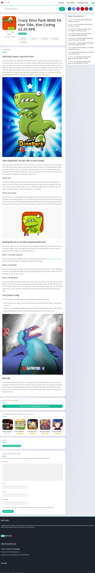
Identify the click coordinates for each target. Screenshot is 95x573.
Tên (3, 483)
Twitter (34, 38)
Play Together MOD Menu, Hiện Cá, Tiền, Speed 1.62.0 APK (81, 39)
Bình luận (5, 462)
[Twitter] (74, 9)
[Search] (62, 9)
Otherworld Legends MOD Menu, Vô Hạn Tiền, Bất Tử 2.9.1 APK (79, 57)
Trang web (5, 499)
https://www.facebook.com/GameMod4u (17, 555)
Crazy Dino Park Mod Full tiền (11, 446)
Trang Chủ (61, 3)
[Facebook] (69, 9)
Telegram (55, 38)
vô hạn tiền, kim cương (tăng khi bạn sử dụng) (34, 406)
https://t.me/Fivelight (13, 549)
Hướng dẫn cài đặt (82, 3)
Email (4, 491)
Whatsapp (23, 42)
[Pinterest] (86, 9)
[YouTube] (82, 9)
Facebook (24, 38)
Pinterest (45, 38)
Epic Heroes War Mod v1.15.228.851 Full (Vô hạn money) (79, 30)
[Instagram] (78, 9)
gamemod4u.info (52, 259)
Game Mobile (70, 3)
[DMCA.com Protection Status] (6, 536)
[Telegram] (91, 9)
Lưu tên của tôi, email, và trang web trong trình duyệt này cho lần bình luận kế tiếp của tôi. (29, 507)
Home (20, 17)
